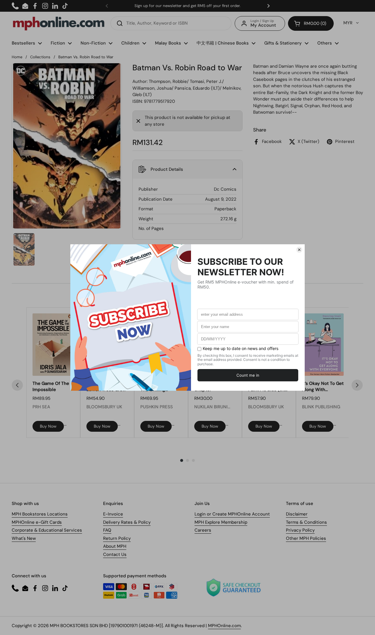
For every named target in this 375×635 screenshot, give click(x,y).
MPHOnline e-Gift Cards (37, 522)
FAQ (107, 530)
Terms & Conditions (306, 522)
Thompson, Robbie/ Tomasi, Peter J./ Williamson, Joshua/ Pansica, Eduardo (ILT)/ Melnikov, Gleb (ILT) (186, 88)
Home (17, 56)
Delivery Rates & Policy (127, 522)
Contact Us (115, 554)
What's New (24, 538)
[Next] (357, 385)
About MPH (114, 546)
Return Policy (117, 538)
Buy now (48, 426)
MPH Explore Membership (221, 522)
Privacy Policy (300, 530)
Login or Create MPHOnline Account (232, 514)
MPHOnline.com (224, 626)
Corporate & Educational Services (47, 530)
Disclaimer (297, 514)
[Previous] (17, 385)
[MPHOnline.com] (58, 23)
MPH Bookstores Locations (40, 514)
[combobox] (170, 23)
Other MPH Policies (306, 538)
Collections (40, 56)
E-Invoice (113, 514)
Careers (203, 530)
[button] (311, 23)
